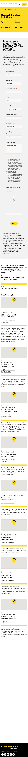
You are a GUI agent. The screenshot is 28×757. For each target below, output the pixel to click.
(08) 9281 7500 (5, 461)
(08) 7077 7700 (6, 416)
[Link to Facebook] (2, 754)
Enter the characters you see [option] (13, 188)
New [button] (7, 191)
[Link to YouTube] (11, 754)
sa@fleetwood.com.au (7, 414)
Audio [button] (10, 191)
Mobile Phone (10, 106)
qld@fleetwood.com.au (8, 370)
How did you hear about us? (13, 132)
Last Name (9, 80)
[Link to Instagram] (8, 754)
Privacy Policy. (11, 174)
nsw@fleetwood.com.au (8, 320)
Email (7, 97)
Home (2, 9)
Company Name (11, 89)
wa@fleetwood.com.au (8, 459)
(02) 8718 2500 (5, 322)
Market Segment (11, 114)
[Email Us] (13, 754)
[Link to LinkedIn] (5, 754)
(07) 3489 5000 (6, 372)
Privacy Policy (12, 245)
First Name (9, 71)
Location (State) (10, 123)
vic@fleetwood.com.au (7, 503)
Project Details (10, 142)
